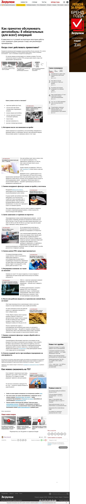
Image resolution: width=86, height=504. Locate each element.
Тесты (44, 2)
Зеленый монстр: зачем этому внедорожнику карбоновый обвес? (58, 75)
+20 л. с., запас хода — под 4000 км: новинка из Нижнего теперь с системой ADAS (57, 366)
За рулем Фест (4, 493)
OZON (45, 497)
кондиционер (22, 348)
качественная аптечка (12, 404)
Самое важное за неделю (55, 437)
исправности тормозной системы (31, 364)
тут (41, 393)
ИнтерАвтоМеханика (9, 5)
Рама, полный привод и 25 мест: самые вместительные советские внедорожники (58, 96)
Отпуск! (49, 5)
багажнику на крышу (27, 399)
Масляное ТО (26, 169)
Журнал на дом (21, 5)
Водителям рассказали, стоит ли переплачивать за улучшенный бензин (57, 405)
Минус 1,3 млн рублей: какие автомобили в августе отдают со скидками (56, 401)
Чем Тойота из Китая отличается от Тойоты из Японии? (57, 82)
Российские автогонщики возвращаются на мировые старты (57, 89)
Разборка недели (31, 5)
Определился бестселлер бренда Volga (56, 408)
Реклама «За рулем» (64, 500)
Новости (24, 2)
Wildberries (51, 497)
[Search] (67, 493)
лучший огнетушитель (12, 405)
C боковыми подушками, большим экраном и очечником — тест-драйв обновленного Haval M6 (57, 352)
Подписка (66, 497)
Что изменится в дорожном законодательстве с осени (55, 412)
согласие (49, 443)
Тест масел (60, 5)
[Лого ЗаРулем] (7, 2)
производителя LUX (20, 400)
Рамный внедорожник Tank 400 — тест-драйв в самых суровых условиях (56, 361)
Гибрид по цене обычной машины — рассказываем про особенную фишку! (57, 356)
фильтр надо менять (17, 189)
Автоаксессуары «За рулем (23, 397)
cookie (40, 502)
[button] (66, 502)
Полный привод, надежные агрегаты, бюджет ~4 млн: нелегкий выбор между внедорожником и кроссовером (58, 109)
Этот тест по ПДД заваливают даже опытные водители (58, 102)
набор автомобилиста (24, 407)
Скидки (54, 5)
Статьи (34, 2)
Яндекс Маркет (58, 497)
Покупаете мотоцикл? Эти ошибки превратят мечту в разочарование (57, 347)
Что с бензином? (41, 5)
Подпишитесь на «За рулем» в (24, 431)
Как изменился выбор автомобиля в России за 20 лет (57, 391)
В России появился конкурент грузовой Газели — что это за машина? (55, 396)
